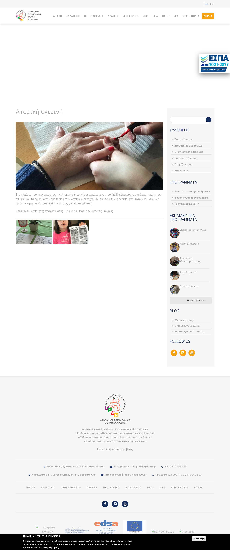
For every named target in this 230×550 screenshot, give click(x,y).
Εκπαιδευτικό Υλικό (187, 326)
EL (206, 4)
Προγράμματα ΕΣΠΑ (186, 204)
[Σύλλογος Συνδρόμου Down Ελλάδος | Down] (29, 19)
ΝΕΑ (176, 16)
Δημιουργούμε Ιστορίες (189, 331)
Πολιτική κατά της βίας (115, 449)
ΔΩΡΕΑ (208, 16)
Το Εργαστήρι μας (185, 158)
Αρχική (86, 74)
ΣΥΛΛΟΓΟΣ (73, 16)
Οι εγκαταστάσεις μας (188, 152)
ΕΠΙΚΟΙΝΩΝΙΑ (191, 16)
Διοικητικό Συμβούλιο (188, 145)
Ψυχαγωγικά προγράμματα (191, 197)
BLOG (165, 16)
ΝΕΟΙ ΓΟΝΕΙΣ (130, 16)
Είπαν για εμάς (183, 320)
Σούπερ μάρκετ (189, 286)
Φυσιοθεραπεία (189, 244)
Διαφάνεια (181, 170)
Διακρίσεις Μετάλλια (193, 230)
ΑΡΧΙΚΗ (57, 16)
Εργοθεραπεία (189, 272)
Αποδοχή (199, 538)
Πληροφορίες (51, 547)
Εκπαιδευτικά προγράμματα (130, 74)
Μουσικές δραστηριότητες (190, 259)
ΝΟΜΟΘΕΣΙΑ (150, 16)
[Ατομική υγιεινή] (34, 232)
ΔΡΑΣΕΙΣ (113, 16)
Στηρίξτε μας (183, 164)
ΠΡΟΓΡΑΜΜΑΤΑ (93, 16)
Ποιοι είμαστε (183, 139)
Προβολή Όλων (195, 300)
